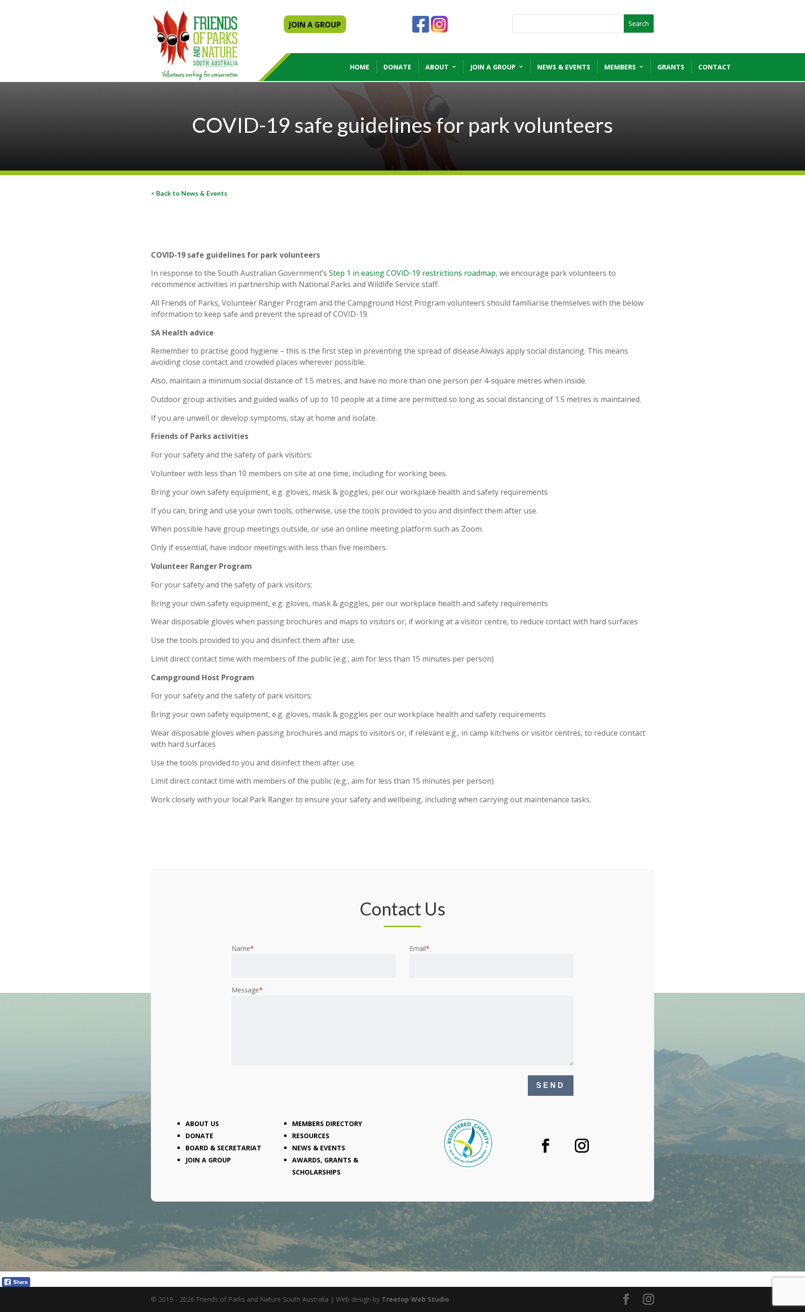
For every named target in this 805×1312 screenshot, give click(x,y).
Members (620, 66)
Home (359, 66)
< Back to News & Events (189, 193)
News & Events (563, 66)
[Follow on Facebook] (545, 1145)
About (437, 66)
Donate (397, 66)
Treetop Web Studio (415, 1299)
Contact (714, 66)
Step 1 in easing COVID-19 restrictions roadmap (412, 273)
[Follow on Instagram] (582, 1146)
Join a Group (493, 66)
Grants (670, 66)
